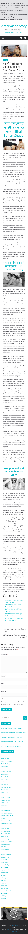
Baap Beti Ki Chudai (6, 761)
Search (25, 718)
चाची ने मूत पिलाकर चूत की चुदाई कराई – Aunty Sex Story (14, 636)
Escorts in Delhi (9, 33)
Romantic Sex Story (6, 836)
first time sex (4, 784)
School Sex (4, 847)
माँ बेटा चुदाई (3, 880)
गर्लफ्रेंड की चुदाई (4, 862)
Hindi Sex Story (5, 792)
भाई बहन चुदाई (5, 60)
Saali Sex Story (5, 839)
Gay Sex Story (4, 789)
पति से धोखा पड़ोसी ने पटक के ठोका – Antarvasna (11, 737)
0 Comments (20, 73)
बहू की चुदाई (3, 875)
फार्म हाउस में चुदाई (4, 872)
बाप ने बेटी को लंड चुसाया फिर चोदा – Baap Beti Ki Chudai (13, 732)
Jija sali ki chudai (5, 810)
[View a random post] (25, 38)
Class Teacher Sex (6, 771)
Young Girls (4, 859)
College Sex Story (5, 774)
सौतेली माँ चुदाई (4, 896)
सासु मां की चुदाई (4, 888)
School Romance (5, 844)
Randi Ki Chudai (5, 834)
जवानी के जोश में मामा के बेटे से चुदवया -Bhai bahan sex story (14, 266)
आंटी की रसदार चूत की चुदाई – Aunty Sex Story (11, 728)
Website (3, 691)
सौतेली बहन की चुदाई (5, 893)
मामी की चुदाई (3, 883)
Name (3, 676)
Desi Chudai (4, 779)
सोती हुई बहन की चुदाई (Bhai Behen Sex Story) (14, 471)
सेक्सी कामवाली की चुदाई (6, 891)
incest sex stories (5, 797)
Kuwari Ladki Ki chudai (7, 815)
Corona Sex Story (5, 777)
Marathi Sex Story (5, 826)
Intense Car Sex (5, 805)
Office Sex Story (5, 828)
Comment (4, 654)
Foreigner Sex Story (6, 787)
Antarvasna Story (14, 26)
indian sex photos (5, 800)
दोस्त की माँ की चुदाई (5, 867)
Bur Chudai (4, 769)
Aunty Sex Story (5, 758)
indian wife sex (5, 802)
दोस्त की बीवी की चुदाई (5, 865)
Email (3, 683)
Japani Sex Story (5, 808)
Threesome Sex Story (6, 852)
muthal (5, 73)
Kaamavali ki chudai (6, 813)
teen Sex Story (5, 849)
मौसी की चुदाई (4, 885)
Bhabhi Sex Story (5, 764)
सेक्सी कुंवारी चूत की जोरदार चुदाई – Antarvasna (11, 746)
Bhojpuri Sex (4, 766)
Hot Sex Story (4, 795)
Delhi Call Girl (19, 33)
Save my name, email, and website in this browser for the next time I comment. (13, 703)
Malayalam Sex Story (6, 823)
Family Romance (5, 782)
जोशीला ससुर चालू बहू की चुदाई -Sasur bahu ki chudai (14, 630)
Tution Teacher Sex (6, 854)
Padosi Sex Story (5, 831)
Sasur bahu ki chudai (6, 841)
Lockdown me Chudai (6, 821)
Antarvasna (4, 756)
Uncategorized (5, 857)
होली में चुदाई (3, 898)
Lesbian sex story (5, 818)
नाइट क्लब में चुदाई (5, 870)
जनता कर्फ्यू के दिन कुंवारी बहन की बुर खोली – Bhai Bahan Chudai (14, 129)
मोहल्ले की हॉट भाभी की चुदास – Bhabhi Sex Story (12, 741)
